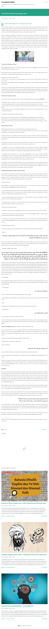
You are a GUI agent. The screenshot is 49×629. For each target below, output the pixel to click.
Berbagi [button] (44, 429)
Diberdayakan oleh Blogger (25, 625)
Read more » (45, 516)
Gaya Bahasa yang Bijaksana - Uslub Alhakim (17, 606)
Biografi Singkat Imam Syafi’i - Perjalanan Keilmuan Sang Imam (23, 555)
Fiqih (5, 429)
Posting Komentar (10, 516)
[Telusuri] (44, 2)
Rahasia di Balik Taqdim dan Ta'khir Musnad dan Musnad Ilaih (23, 503)
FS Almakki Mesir (8, 2)
